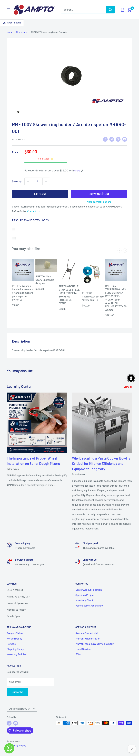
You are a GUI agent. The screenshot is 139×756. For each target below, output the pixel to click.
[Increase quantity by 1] (46, 181)
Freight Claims (15, 633)
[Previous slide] (119, 250)
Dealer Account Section (88, 589)
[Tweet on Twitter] (118, 139)
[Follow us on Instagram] (9, 723)
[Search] (110, 9)
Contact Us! (34, 211)
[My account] (122, 10)
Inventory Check (84, 600)
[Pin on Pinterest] (111, 139)
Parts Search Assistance (89, 605)
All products (21, 32)
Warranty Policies (16, 654)
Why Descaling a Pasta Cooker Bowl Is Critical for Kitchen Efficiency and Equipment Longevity (101, 463)
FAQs (78, 654)
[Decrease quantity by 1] (28, 181)
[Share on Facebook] (105, 139)
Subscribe (17, 691)
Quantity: (17, 181)
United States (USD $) (19, 708)
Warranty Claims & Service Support (94, 643)
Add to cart (40, 193)
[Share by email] (124, 139)
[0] (129, 10)
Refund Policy (14, 638)
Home (9, 32)
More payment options (99, 201)
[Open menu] (8, 10)
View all (128, 386)
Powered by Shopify (16, 745)
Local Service (83, 649)
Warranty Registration (87, 638)
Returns (11, 643)
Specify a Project (85, 594)
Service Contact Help (87, 633)
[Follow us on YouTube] (15, 723)
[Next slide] (125, 250)
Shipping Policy (15, 649)
